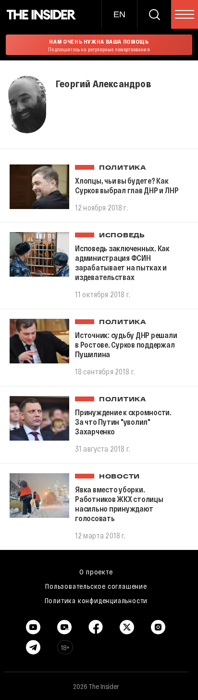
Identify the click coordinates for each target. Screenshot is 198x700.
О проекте (95, 571)
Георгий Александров (103, 83)
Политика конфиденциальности (96, 600)
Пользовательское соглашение (96, 586)
